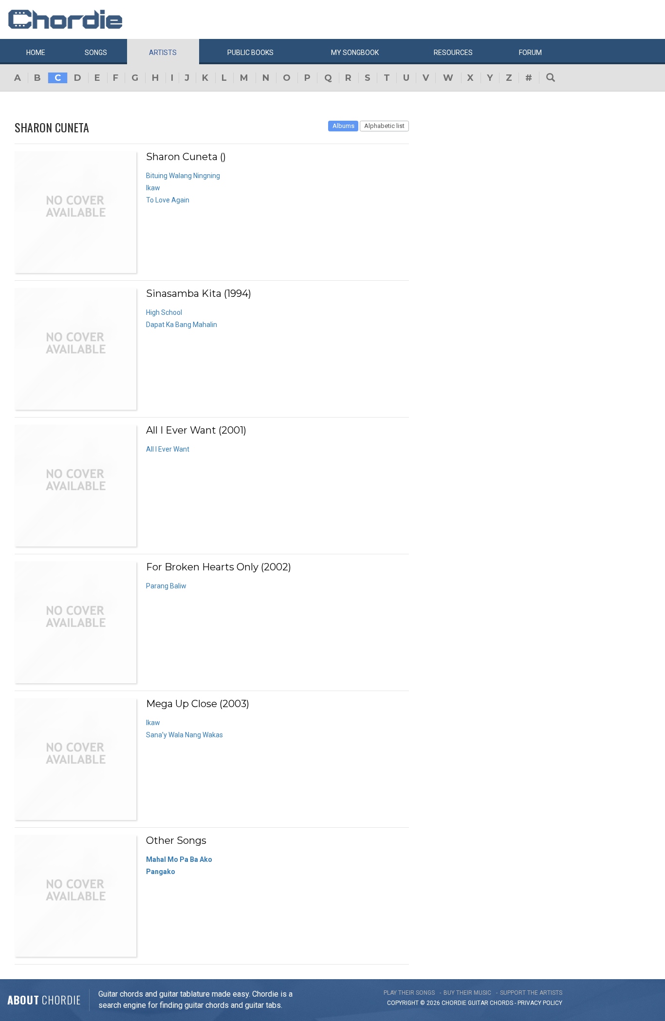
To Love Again (167, 200)
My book (355, 52)
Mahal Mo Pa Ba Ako (179, 859)
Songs (96, 52)
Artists (163, 52)
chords (501, 1003)
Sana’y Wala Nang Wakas (184, 735)
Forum (530, 52)
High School (164, 312)
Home (35, 52)
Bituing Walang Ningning (183, 176)
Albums (343, 125)
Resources (453, 52)
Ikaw (153, 188)
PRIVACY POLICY (539, 1003)
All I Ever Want (167, 449)
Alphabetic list (384, 125)
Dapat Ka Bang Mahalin (181, 324)
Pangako (160, 871)
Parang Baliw (166, 586)
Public (250, 52)
